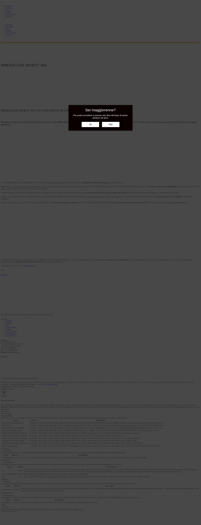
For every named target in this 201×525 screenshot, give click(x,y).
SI (90, 124)
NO (110, 124)
